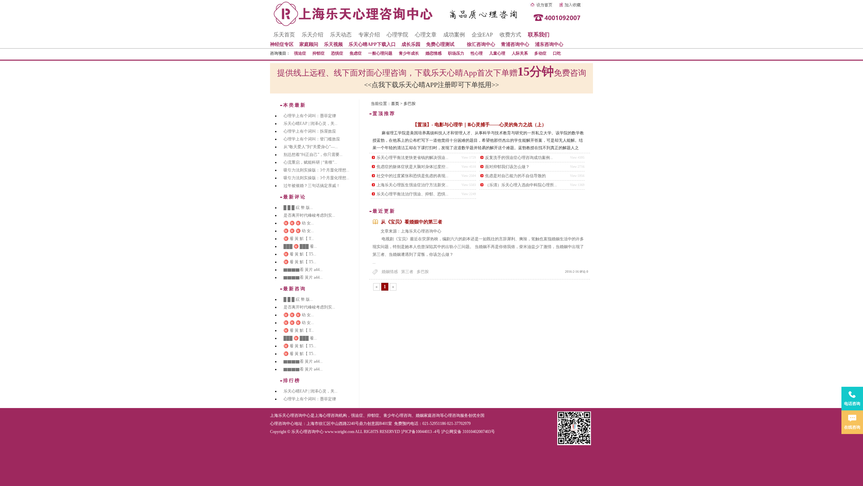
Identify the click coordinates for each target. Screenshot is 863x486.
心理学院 (397, 34)
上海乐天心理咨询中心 (290, 415)
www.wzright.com (339, 431)
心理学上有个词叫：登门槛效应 (312, 139)
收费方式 (510, 34)
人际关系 (520, 53)
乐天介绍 (312, 34)
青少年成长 (409, 53)
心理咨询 (452, 415)
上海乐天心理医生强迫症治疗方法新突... (412, 185)
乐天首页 (284, 34)
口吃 (557, 53)
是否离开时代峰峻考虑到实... (309, 215)
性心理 (477, 53)
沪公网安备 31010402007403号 (468, 431)
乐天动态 (341, 34)
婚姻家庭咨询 (428, 415)
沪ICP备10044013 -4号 (420, 431)
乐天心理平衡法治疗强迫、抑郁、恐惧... (412, 194)
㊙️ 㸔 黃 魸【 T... (299, 238)
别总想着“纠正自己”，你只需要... (313, 154)
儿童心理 (497, 53)
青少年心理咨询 (397, 415)
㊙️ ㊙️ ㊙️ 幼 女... (299, 223)
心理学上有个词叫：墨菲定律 (310, 115)
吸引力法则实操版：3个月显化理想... (316, 170)
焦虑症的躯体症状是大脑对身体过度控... (412, 166)
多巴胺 (423, 271)
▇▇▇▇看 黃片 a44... (303, 269)
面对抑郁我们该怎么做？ (507, 166)
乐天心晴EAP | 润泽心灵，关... (310, 123)
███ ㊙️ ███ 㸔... (300, 246)
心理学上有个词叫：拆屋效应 (310, 131)
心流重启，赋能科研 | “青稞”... (310, 162)
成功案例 (454, 34)
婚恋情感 (433, 53)
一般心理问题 (380, 53)
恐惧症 (337, 53)
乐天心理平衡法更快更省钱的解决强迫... (412, 157)
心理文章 (426, 34)
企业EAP (482, 34)
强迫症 (300, 53)
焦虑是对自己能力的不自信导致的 (515, 175)
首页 (395, 103)
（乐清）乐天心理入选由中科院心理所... (521, 185)
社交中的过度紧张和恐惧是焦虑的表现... (412, 175)
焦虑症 (356, 53)
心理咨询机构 (335, 415)
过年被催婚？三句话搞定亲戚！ (312, 185)
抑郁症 (319, 53)
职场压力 (456, 53)
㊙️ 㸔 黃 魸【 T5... (300, 254)
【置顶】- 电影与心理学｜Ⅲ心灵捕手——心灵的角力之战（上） (479, 124)
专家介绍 (369, 34)
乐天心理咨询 (421, 231)
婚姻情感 (390, 271)
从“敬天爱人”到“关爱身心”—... (311, 146)
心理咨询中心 (282, 423)
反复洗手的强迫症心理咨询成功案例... (519, 157)
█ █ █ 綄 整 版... (298, 207)
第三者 (407, 271)
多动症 (540, 53)
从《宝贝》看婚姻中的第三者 (411, 221)
